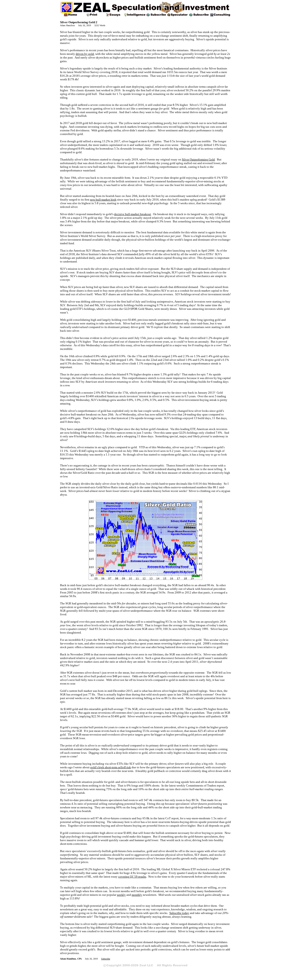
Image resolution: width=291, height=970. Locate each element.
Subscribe (105, 958)
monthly (137, 894)
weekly (121, 894)
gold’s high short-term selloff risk (110, 767)
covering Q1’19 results (132, 876)
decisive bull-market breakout (132, 214)
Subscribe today (179, 913)
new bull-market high (103, 199)
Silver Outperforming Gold (198, 159)
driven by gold (85, 54)
